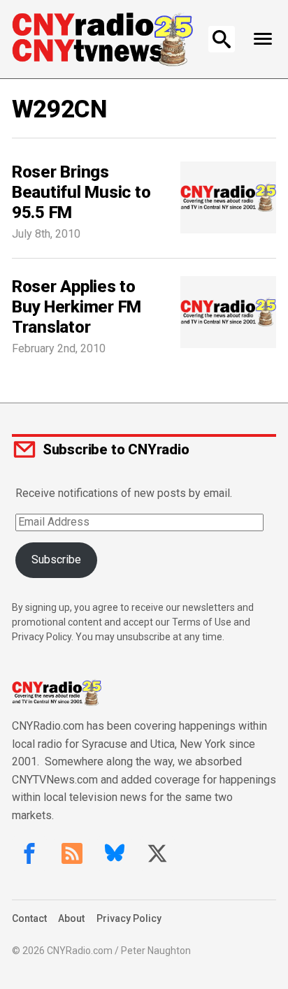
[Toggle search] (221, 39)
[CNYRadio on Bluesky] (114, 853)
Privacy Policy (128, 918)
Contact (29, 918)
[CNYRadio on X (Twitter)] (157, 853)
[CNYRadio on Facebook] (29, 853)
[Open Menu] (262, 39)
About (71, 918)
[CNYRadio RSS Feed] (72, 853)
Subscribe (56, 559)
